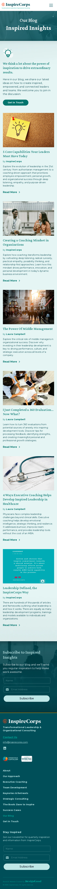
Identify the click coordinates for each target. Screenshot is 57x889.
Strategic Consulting (15, 798)
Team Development (15, 787)
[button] (50, 5)
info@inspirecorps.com (15, 742)
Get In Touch (11, 821)
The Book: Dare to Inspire (19, 804)
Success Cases (12, 810)
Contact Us (10, 737)
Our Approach (11, 776)
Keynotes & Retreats (15, 793)
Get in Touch (16, 102)
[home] (16, 5)
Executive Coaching (15, 782)
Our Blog (8, 815)
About (6, 770)
